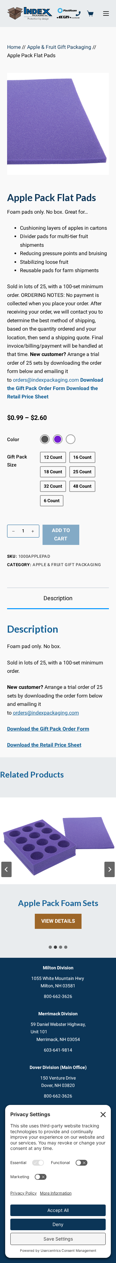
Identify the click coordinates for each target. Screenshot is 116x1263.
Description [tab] (58, 598)
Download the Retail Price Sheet (44, 745)
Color (13, 439)
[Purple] (58, 439)
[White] (70, 439)
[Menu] (106, 13)
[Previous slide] (6, 869)
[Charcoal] (45, 439)
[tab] (50, 947)
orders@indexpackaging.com (46, 380)
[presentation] (58, 840)
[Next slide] (109, 869)
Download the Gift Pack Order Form (48, 729)
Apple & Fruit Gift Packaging (59, 47)
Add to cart (61, 534)
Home (14, 47)
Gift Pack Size (17, 461)
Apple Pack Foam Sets (58, 903)
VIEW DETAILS (61, 923)
